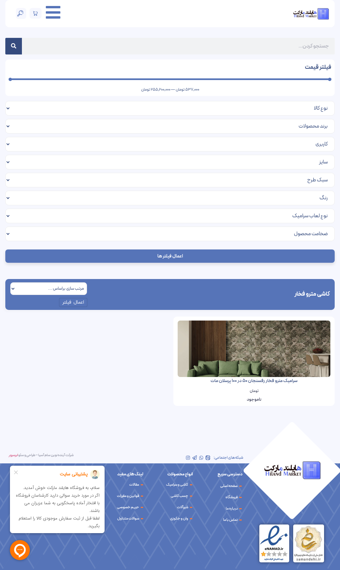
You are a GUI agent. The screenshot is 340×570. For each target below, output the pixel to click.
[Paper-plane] (194, 457)
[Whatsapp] (201, 457)
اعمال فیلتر (73, 302)
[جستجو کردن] (13, 46)
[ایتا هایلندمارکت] (208, 457)
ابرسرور (13, 455)
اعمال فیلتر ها (170, 256)
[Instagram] (188, 457)
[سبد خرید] (36, 13)
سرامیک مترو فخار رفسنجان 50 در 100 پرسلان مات (254, 380)
